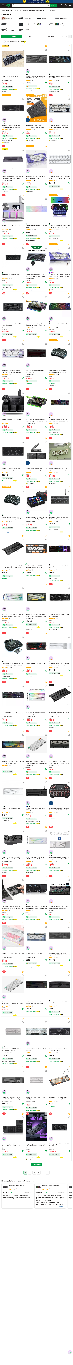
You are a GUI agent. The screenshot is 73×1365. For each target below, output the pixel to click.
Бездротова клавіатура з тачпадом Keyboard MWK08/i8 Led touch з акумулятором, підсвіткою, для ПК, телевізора (59, 809)
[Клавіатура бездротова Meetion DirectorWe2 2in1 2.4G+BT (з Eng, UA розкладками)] (13, 840)
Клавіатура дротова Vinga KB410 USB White (36, 226)
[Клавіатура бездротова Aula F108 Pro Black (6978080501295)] (13, 744)
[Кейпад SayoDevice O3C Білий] (13, 208)
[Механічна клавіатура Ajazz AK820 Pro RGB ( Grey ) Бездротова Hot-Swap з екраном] (36, 597)
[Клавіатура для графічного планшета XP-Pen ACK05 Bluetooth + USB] (13, 1126)
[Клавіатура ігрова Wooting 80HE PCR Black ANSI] (60, 1126)
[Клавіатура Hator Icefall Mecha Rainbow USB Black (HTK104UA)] (36, 984)
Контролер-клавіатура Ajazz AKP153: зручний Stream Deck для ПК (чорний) (36, 518)
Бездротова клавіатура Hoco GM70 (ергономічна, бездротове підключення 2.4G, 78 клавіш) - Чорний (59, 713)
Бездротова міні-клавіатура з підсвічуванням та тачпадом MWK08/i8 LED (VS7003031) (57, 371)
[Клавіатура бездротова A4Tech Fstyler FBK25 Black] (60, 1031)
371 (48, 1172)
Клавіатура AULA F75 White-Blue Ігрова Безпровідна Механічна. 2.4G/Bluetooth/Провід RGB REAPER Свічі (59, 126)
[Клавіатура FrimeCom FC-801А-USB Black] (60, 549)
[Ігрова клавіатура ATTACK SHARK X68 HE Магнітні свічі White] (36, 840)
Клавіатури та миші (41, 10)
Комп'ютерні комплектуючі (27, 10)
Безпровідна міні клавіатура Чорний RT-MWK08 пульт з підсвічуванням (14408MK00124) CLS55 (12, 664)
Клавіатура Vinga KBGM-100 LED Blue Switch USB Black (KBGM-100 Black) (59, 420)
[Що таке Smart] (28, 41)
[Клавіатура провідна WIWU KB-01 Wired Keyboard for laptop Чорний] (13, 1080)
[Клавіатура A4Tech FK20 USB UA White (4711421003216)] (13, 1031)
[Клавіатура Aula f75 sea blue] (36, 936)
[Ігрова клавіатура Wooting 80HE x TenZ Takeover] (36, 353)
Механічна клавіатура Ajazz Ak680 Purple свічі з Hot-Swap (35, 177)
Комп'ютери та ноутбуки (11, 10)
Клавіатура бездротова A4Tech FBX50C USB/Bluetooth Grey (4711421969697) (11, 126)
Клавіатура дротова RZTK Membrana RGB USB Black (59, 77)
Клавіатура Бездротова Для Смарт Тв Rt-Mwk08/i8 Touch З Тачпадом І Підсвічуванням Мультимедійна (59, 226)
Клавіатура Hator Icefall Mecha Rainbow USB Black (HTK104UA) (35, 1003)
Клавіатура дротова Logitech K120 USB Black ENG (59, 615)
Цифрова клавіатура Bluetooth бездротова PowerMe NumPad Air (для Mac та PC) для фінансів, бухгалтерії (12, 907)
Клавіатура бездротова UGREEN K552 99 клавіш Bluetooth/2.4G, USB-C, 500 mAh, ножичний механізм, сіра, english (36, 275)
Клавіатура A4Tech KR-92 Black (11, 274)
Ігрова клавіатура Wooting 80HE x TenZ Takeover (35, 371)
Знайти (53, 5)
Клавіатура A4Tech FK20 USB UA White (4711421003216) (11, 1049)
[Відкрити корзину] (70, 5)
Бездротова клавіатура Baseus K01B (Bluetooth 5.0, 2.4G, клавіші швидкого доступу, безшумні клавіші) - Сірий (12, 177)
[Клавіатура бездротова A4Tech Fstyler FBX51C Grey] (13, 451)
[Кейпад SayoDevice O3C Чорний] (13, 402)
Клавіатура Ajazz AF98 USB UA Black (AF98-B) (36, 809)
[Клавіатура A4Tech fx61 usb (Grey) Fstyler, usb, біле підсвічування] (60, 500)
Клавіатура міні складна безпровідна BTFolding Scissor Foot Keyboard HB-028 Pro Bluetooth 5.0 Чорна (36, 469)
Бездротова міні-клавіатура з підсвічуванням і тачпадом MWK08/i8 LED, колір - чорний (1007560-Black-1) (13, 518)
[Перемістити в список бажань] (22, 46)
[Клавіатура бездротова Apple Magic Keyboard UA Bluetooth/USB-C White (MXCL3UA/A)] (60, 159)
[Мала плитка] (69, 36)
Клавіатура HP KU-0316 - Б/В (10, 76)
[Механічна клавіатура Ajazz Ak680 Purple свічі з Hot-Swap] (36, 159)
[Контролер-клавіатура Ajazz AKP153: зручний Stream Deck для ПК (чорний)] (36, 500)
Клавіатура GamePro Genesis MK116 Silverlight (36, 1049)
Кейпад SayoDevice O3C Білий (11, 225)
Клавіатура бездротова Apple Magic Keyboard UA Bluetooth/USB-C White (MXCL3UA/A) (59, 177)
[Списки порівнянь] (65, 5)
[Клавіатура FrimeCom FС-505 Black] (60, 984)
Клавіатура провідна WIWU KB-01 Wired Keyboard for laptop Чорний (12, 1098)
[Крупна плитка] (66, 36)
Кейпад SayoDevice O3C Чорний (11, 419)
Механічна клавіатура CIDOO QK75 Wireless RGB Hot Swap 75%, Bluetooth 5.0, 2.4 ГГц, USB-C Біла (12, 615)
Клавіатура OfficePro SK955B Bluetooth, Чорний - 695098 (34, 567)
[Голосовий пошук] (48, 5)
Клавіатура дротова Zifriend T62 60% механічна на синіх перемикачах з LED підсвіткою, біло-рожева (13, 954)
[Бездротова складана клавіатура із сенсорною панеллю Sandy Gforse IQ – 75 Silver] (60, 840)
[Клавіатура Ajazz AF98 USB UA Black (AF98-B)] (36, 791)
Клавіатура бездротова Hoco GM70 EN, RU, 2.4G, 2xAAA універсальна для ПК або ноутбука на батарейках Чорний (12, 567)
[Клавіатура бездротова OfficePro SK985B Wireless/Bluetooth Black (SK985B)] (36, 59)
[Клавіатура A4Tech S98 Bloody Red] (36, 646)
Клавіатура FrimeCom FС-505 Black (59, 1002)
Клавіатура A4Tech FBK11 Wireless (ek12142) (35, 1098)
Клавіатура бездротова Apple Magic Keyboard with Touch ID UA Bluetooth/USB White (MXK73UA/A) (59, 664)
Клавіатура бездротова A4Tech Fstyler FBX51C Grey (11, 469)
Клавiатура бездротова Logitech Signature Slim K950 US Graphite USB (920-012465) (59, 954)
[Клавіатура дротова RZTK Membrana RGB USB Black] (60, 59)
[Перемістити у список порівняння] (22, 49)
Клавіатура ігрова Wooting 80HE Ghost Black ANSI (11, 324)
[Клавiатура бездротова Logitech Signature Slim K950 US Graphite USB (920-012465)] (60, 936)
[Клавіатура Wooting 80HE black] (60, 306)
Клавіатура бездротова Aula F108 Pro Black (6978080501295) (13, 762)
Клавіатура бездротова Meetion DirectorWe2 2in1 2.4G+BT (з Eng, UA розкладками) (13, 858)
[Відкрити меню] (3, 5)
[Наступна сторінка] (67, 1172)
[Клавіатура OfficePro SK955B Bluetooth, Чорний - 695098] (36, 549)
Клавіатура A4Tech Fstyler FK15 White (11, 809)
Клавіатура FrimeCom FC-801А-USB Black (59, 567)
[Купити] (22, 83)
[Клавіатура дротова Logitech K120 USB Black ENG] (60, 597)
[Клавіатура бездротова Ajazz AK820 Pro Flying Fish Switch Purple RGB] (13, 353)
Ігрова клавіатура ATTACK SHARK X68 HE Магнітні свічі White (35, 858)
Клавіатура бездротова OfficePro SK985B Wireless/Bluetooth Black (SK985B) (35, 77)
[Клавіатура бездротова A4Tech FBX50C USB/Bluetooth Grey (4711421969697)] (13, 108)
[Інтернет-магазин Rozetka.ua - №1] (8, 5)
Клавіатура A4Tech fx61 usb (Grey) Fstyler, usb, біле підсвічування (59, 518)
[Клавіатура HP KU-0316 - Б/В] (13, 59)
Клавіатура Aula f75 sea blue (34, 953)
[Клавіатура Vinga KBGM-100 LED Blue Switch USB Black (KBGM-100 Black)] (60, 402)
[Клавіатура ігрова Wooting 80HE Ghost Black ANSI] (13, 306)
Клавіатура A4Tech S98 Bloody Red (36, 663)
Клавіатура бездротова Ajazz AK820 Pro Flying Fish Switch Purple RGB (12, 371)
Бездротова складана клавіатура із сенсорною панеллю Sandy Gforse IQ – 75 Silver (59, 858)
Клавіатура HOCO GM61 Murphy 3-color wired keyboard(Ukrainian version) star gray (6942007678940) (59, 1098)
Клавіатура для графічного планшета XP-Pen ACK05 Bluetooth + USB (13, 1145)
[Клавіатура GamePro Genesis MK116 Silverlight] (36, 1031)
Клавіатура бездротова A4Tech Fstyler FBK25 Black (58, 1049)
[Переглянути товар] (26, 74)
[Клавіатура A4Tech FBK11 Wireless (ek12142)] (36, 1080)
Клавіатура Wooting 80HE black (58, 324)
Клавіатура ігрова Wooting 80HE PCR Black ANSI (59, 1145)
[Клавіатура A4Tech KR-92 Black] (13, 257)
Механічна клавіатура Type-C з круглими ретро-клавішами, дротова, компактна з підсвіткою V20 (59, 469)
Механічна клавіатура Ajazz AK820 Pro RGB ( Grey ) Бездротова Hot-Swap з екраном (35, 615)
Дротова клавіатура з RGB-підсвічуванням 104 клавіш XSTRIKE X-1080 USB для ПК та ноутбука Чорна (12, 713)
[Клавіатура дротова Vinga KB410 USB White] (36, 208)
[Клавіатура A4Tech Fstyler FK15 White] (13, 791)
